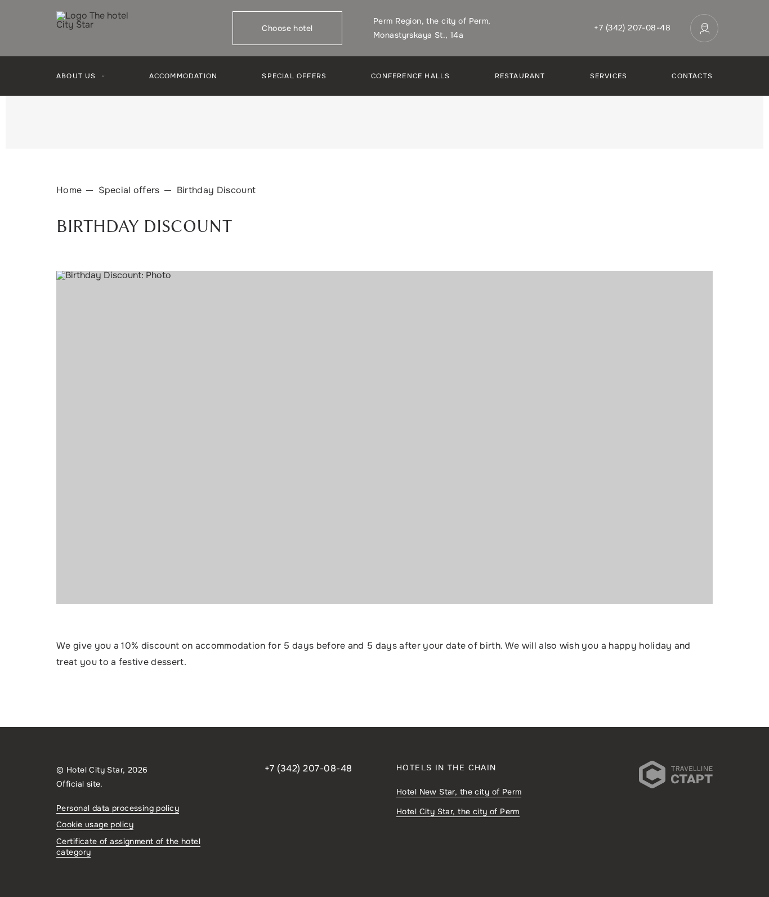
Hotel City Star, (458, 811)
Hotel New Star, (458, 792)
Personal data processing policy (117, 808)
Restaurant (520, 76)
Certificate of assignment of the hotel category (128, 847)
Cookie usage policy (94, 824)
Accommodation (183, 76)
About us (76, 76)
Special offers (294, 76)
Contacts (692, 76)
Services (609, 76)
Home (69, 190)
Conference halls (410, 76)
